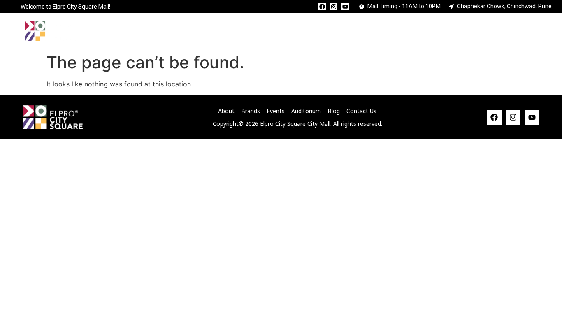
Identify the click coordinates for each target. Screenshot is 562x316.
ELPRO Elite (398, 31)
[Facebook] (322, 6)
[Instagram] (333, 6)
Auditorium (325, 31)
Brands (201, 31)
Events (259, 31)
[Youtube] (345, 6)
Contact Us (472, 31)
